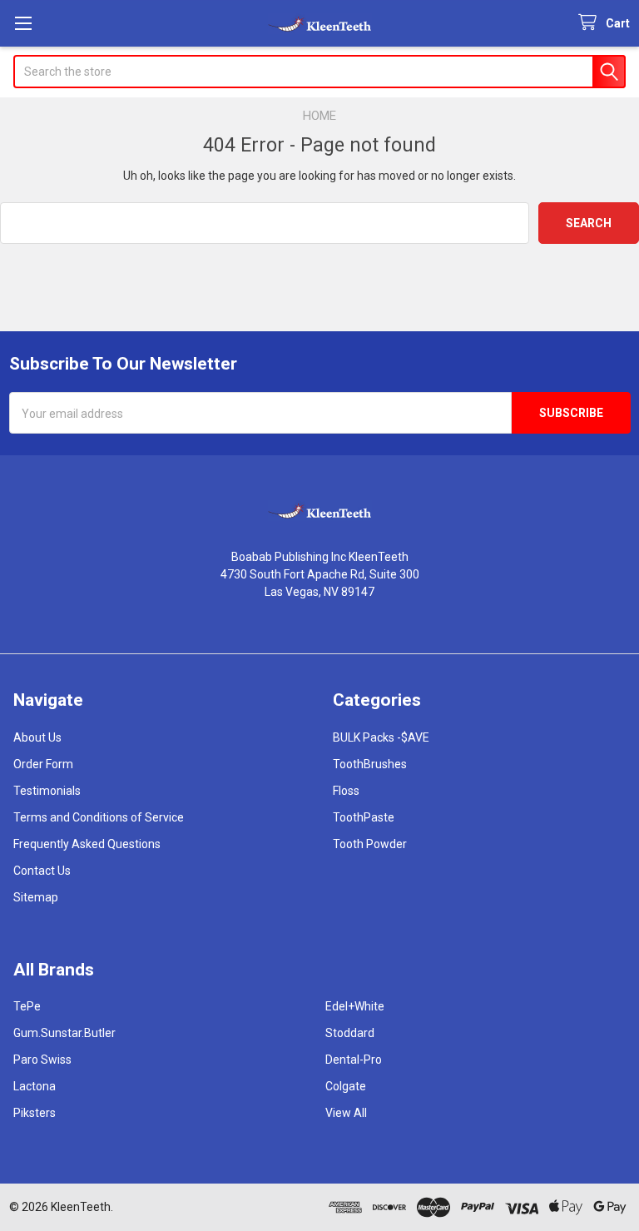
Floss (346, 790)
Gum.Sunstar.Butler (64, 1033)
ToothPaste (363, 817)
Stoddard (349, 1033)
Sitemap (35, 897)
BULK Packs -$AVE (381, 737)
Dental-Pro (353, 1059)
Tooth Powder (370, 844)
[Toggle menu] (23, 23)
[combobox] (319, 71)
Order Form (43, 764)
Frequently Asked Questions (87, 844)
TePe (27, 1006)
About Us (37, 737)
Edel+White (354, 1006)
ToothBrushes (370, 764)
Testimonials (47, 790)
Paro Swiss (42, 1059)
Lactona (34, 1086)
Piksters (34, 1112)
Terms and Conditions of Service (98, 817)
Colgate (345, 1086)
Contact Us (42, 870)
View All (346, 1112)
